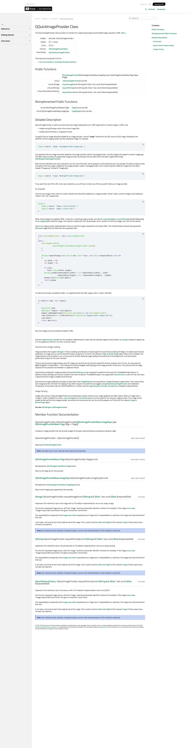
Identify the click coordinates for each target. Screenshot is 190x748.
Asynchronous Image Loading (163, 45)
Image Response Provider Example (102, 386)
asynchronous (120, 374)
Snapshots (161, 9)
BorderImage (113, 354)
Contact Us (143, 4)
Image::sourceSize (69, 515)
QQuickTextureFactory (45, 581)
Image (104, 354)
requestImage (67, 84)
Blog (149, 4)
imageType (76, 111)
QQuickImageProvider (70, 75)
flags (74, 107)
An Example (157, 41)
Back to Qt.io (31, 4)
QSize (97, 496)
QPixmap (38, 228)
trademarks (103, 627)
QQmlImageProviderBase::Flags (50, 424)
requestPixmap (68, 87)
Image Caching (158, 49)
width (100, 522)
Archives (152, 9)
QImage (60, 351)
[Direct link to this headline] (57, 69)
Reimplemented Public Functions (164, 33)
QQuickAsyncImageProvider (59, 52)
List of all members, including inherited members (57, 62)
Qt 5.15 (37, 18)
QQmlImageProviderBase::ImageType (94, 422)
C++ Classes (53, 18)
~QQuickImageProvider (70, 80)
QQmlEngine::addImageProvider (47, 159)
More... (123, 33)
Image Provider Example (50, 339)
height (108, 522)
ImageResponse (87, 381)
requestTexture (68, 92)
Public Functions (158, 29)
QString (86, 496)
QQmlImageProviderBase (58, 49)
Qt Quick (45, 18)
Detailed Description (159, 37)
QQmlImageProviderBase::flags (58, 466)
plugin (125, 339)
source (129, 508)
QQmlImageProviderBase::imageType (60, 484)
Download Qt (159, 4)
